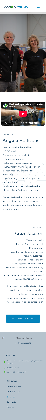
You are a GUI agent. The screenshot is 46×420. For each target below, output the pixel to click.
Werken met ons (14, 387)
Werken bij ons (13, 392)
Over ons (11, 397)
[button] (38, 7)
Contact (10, 407)
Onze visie (11, 402)
